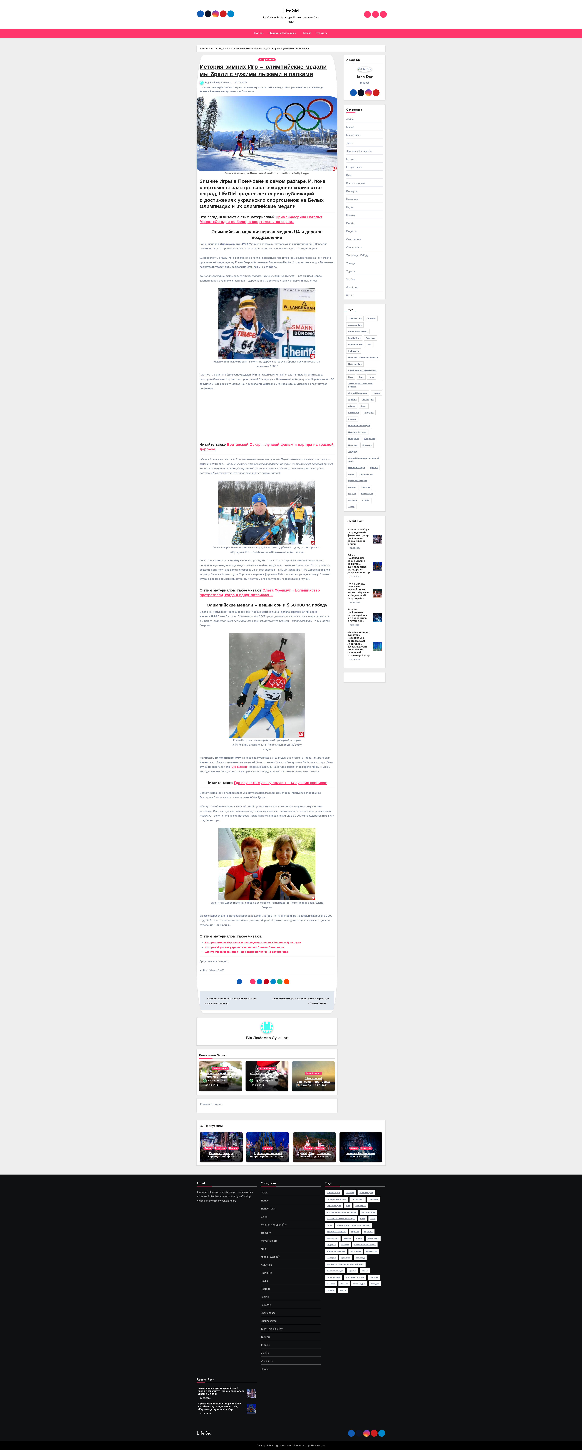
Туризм (350, 271)
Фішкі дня (352, 287)
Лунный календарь (357, 393)
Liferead (371, 318)
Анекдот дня (355, 325)
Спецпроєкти (354, 247)
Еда (369, 344)
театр (351, 507)
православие (366, 474)
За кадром (353, 351)
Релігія (350, 223)
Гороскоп (370, 338)
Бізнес (350, 127)
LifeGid (291, 11)
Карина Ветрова (217, 1080)
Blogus (298, 1445)
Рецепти (351, 231)
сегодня (352, 500)
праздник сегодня (357, 481)
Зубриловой (239, 766)
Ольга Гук (306, 1085)
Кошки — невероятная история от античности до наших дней (220, 1077)
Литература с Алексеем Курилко (360, 385)
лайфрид (352, 452)
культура (367, 445)
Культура (322, 33)
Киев (350, 377)
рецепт (352, 494)
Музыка (376, 393)
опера (351, 474)
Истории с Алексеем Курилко (363, 357)
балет (364, 406)
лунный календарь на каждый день (363, 459)
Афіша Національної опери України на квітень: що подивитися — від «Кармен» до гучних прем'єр (359, 564)
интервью (353, 439)
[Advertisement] (267, 416)
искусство (369, 439)
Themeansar (318, 1445)
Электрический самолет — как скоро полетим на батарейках (246, 951)
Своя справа (353, 239)
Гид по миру (354, 338)
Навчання (352, 199)
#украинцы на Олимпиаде (240, 91)
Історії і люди (266, 59)
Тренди (350, 263)
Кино (361, 377)
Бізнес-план (353, 135)
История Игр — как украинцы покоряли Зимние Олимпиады (244, 947)
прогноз (352, 487)
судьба (366, 500)
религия (366, 487)
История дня (355, 364)
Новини (259, 33)
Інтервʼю (351, 159)
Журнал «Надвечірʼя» (283, 33)
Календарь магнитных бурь (362, 370)
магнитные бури (356, 468)
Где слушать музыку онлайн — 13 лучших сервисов (280, 783)
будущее (369, 413)
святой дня (367, 494)
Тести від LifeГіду (357, 255)
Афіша (307, 33)
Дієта (349, 143)
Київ (348, 175)
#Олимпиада (316, 87)
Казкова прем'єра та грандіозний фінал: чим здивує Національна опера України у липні (221, 1391)
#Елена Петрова (233, 87)
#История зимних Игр (296, 87)
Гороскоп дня (355, 344)
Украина (352, 400)
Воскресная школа (358, 331)
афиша (351, 406)
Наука (349, 207)
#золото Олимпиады (271, 87)
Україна (350, 279)
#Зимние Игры (251, 87)
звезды (352, 419)
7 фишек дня (355, 318)
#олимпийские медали (212, 91)
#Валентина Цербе (212, 87)
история (352, 445)
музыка (374, 468)
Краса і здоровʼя (356, 183)
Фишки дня (368, 400)
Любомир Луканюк (220, 82)
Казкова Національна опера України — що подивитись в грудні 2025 (357, 615)
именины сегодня (357, 432)
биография (353, 413)
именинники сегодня (359, 426)
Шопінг (350, 295)
